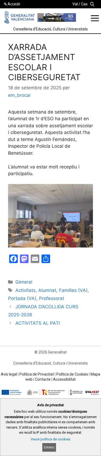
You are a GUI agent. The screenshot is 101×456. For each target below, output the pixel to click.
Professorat (51, 298)
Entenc (49, 447)
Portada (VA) (22, 298)
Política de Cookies (72, 374)
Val (75, 4)
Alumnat (47, 290)
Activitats (25, 290)
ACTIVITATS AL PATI (37, 323)
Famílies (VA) (73, 290)
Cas (84, 4)
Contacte (43, 379)
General (23, 282)
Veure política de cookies (50, 439)
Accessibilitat (64, 379)
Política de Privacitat (36, 374)
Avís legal (9, 374)
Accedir (14, 4)
